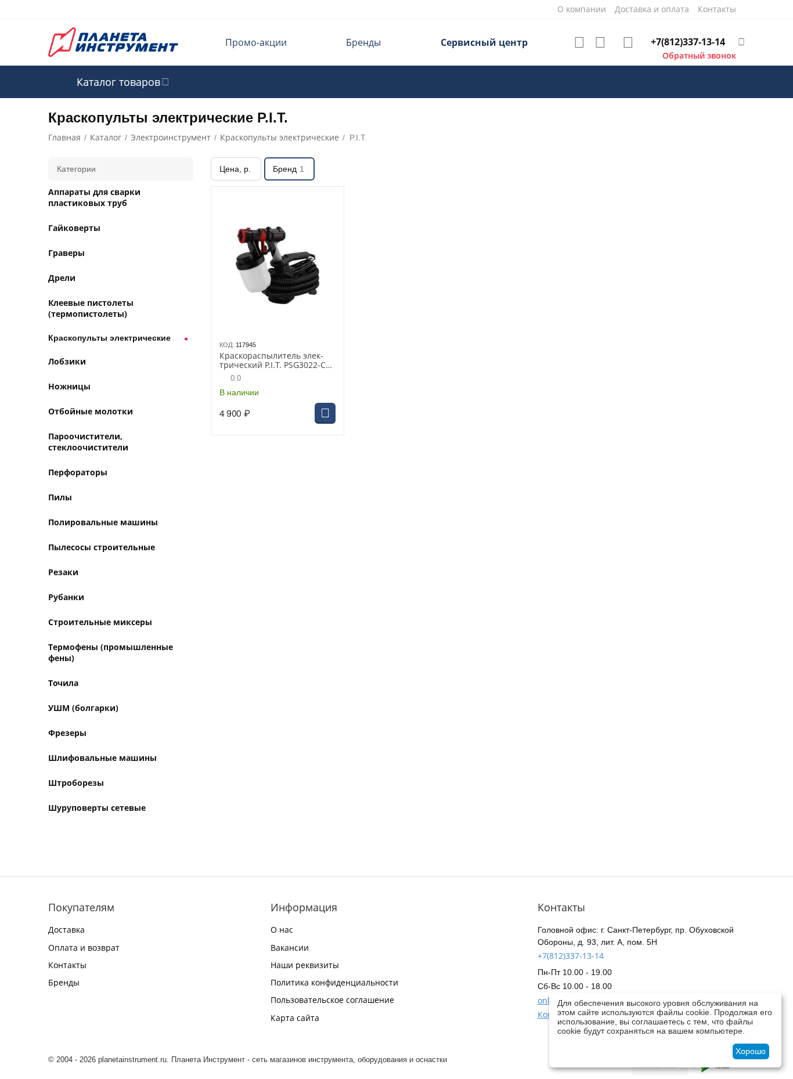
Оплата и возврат (84, 947)
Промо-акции (256, 42)
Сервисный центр (484, 42)
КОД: (226, 344)
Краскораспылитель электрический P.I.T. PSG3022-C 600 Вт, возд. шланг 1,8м (272, 361)
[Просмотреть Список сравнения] (600, 42)
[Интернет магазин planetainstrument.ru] (113, 41)
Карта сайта (295, 1017)
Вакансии (290, 947)
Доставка (66, 929)
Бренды (363, 42)
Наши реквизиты (305, 964)
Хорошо (751, 1051)
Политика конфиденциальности (334, 982)
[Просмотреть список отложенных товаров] (579, 42)
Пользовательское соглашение (332, 999)
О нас (282, 929)
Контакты (67, 964)
